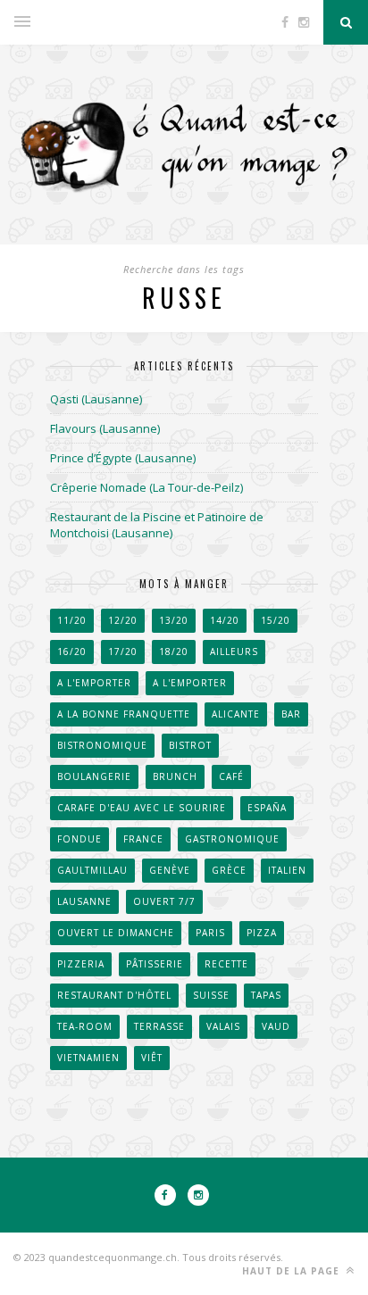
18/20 (173, 651)
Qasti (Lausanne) (96, 399)
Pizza (262, 932)
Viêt (152, 1057)
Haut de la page (292, 1271)
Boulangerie (94, 776)
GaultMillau (92, 870)
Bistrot (190, 745)
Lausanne (84, 901)
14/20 (224, 620)
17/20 (123, 651)
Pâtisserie (154, 964)
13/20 (173, 620)
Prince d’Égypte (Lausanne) (123, 458)
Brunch (175, 776)
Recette (226, 964)
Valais (223, 1026)
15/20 (275, 620)
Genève (169, 870)
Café (231, 776)
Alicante (236, 714)
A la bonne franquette (123, 714)
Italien (287, 870)
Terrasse (159, 1026)
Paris (210, 932)
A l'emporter (94, 683)
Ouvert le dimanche (115, 932)
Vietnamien (88, 1057)
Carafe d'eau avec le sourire (141, 807)
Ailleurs (234, 651)
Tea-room (85, 1026)
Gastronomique (232, 839)
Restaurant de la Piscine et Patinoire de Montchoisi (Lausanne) (156, 525)
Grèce (229, 870)
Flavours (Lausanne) (105, 428)
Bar (291, 714)
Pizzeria (81, 964)
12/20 (123, 620)
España (267, 807)
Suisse (211, 995)
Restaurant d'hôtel (114, 995)
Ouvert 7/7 (164, 901)
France (143, 839)
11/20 (72, 620)
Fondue (79, 839)
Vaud (276, 1026)
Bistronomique (102, 745)
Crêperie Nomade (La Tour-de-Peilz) (146, 487)
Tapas (266, 995)
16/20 (72, 651)
